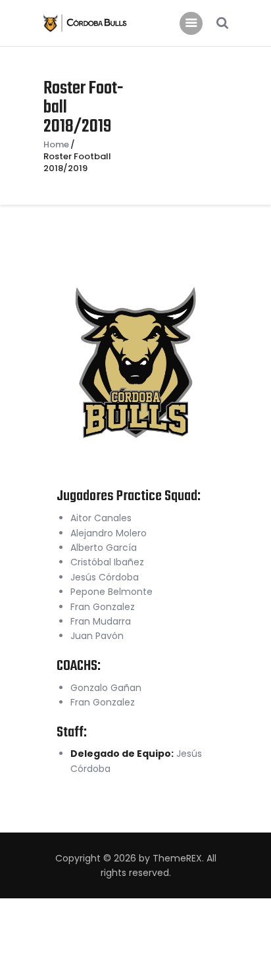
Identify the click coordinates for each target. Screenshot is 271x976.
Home (56, 145)
